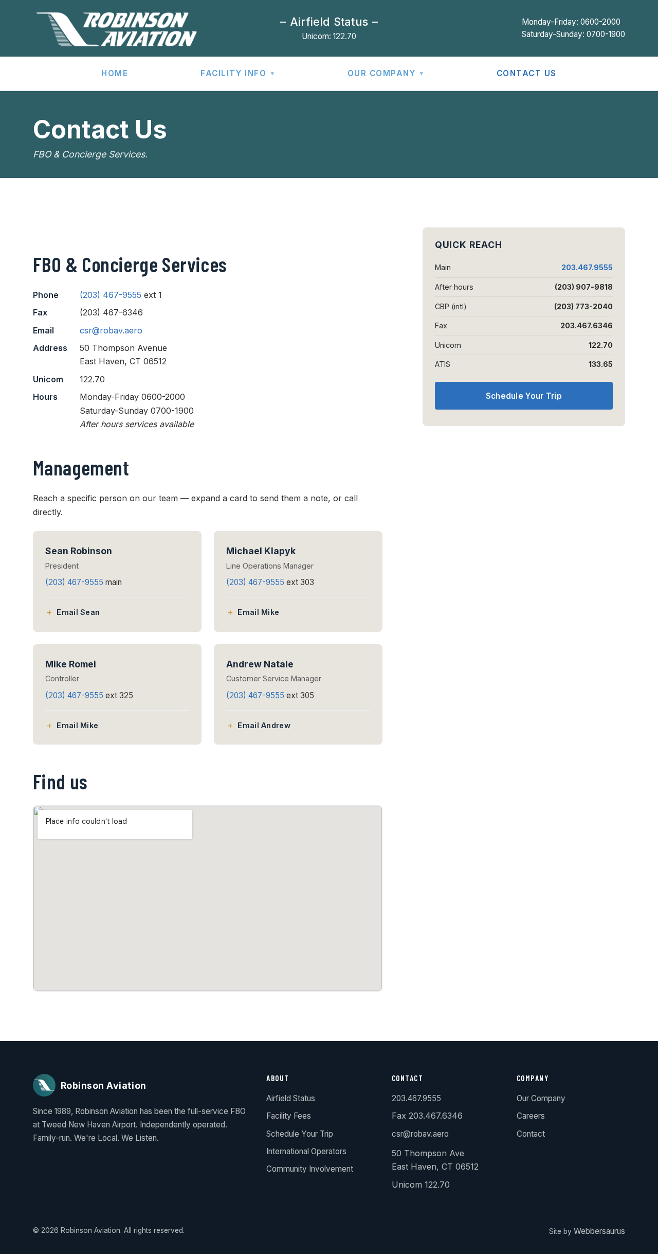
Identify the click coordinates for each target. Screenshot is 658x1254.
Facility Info (233, 73)
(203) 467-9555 (110, 295)
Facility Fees (288, 1116)
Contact (531, 1134)
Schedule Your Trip (524, 396)
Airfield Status (290, 1098)
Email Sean (78, 612)
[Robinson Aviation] (115, 28)
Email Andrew (263, 725)
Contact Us (527, 73)
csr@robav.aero (111, 330)
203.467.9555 (587, 267)
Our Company (382, 73)
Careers (531, 1116)
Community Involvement (309, 1169)
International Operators (306, 1151)
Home (114, 73)
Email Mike (258, 612)
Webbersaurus (599, 1231)
